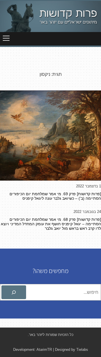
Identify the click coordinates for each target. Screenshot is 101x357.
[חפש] (13, 292)
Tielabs (82, 349)
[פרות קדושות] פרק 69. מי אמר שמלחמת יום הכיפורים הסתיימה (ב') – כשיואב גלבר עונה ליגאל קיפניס (55, 196)
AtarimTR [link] (44, 349)
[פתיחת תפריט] (6, 38)
